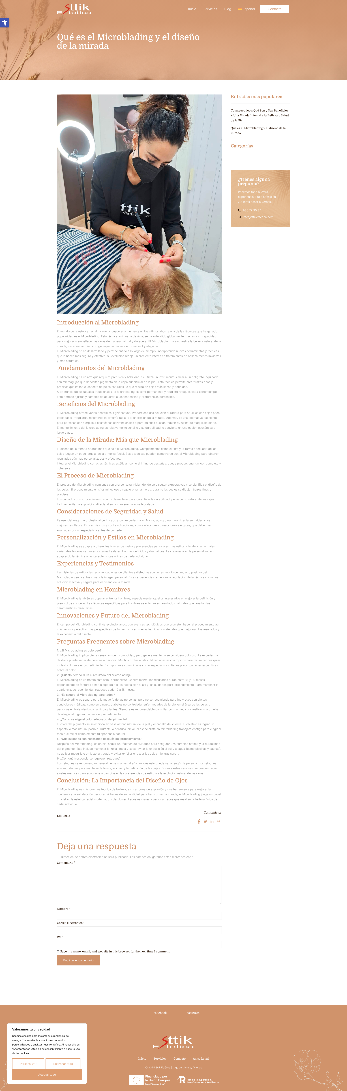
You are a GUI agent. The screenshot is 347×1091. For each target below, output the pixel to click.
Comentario (66, 862)
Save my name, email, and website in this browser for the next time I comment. (115, 951)
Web (60, 937)
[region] (47, 1053)
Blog (227, 9)
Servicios (210, 9)
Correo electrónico (71, 923)
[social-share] (199, 821)
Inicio (192, 9)
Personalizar (28, 1064)
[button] (4, 22)
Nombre (64, 909)
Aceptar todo (47, 1074)
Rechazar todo (63, 1064)
